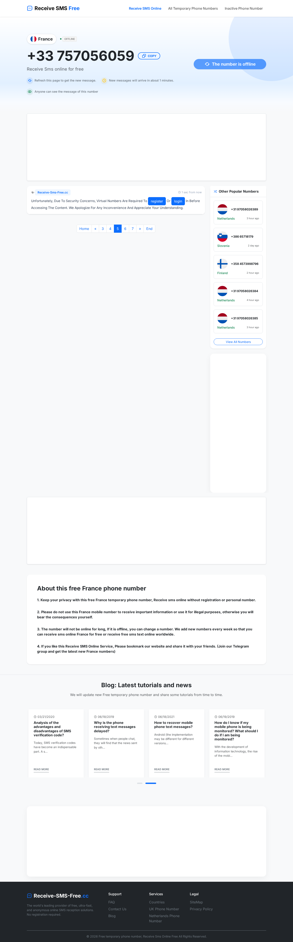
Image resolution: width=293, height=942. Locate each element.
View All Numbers (238, 342)
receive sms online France (66, 634)
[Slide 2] (150, 783)
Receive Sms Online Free (160, 936)
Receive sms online (170, 600)
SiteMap (196, 902)
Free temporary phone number (120, 936)
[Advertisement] (146, 147)
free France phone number (107, 588)
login (178, 201)
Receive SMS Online (145, 8)
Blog (112, 916)
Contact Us (117, 909)
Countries (157, 902)
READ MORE (41, 769)
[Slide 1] (139, 783)
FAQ (111, 902)
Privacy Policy (201, 909)
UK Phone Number (164, 909)
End (149, 228)
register (157, 201)
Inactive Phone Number (244, 8)
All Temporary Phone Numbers (193, 8)
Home (84, 228)
